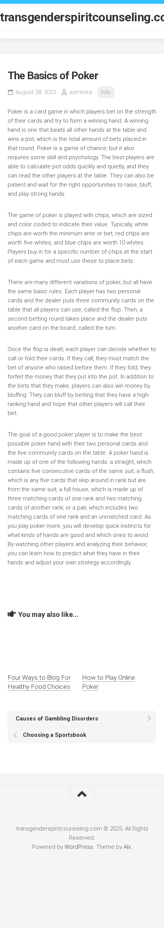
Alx (127, 846)
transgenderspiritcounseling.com (82, 17)
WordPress (78, 846)
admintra (80, 92)
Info (106, 92)
